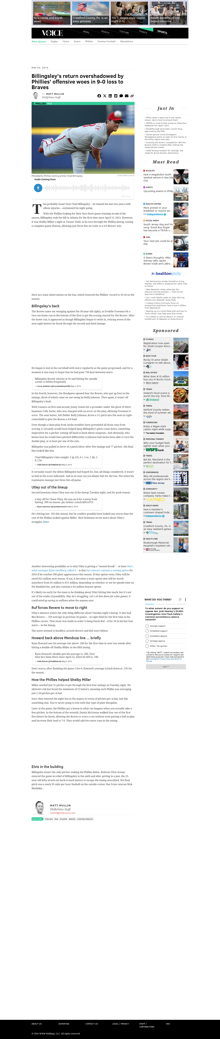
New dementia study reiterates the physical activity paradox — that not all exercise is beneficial (164, 292)
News (86, 32)
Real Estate (151, 372)
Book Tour (151, 356)
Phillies (89, 41)
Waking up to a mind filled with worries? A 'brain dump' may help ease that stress (166, 312)
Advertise (64, 1023)
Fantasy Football (107, 41)
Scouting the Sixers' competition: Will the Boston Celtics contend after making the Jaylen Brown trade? (165, 145)
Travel (149, 389)
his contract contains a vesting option (108, 570)
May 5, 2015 (76, 386)
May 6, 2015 (67, 464)
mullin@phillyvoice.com (62, 812)
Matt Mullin (55, 93)
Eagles (54, 41)
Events (143, 31)
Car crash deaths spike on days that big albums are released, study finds (164, 298)
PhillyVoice (52, 33)
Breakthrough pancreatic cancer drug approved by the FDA (163, 130)
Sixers (77, 41)
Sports (162, 32)
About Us (37, 1023)
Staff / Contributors (146, 1025)
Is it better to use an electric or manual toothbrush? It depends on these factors (164, 317)
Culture (124, 31)
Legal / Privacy (120, 1023)
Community (151, 489)
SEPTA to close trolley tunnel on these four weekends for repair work (166, 124)
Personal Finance (155, 439)
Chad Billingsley (85, 819)
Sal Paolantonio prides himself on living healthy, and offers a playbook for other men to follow (166, 283)
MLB (49, 103)
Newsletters (126, 41)
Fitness (150, 339)
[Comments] (121, 96)
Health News (152, 505)
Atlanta (63, 819)
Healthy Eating (153, 203)
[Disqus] (83, 901)
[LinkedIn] (110, 96)
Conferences (152, 472)
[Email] (126, 96)
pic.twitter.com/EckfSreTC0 (77, 502)
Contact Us (91, 1023)
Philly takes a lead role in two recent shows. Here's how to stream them (163, 118)
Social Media (152, 220)
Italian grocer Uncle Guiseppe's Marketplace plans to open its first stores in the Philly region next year (165, 137)
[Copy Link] (132, 96)
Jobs (148, 237)
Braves (72, 819)
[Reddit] (115, 96)
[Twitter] (104, 96)
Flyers (66, 41)
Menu (36, 33)
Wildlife (150, 170)
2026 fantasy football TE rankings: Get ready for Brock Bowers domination (164, 151)
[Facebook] (99, 96)
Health (105, 31)
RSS (168, 1023)
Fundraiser (151, 422)
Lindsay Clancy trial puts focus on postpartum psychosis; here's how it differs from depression (165, 305)
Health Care (152, 538)
